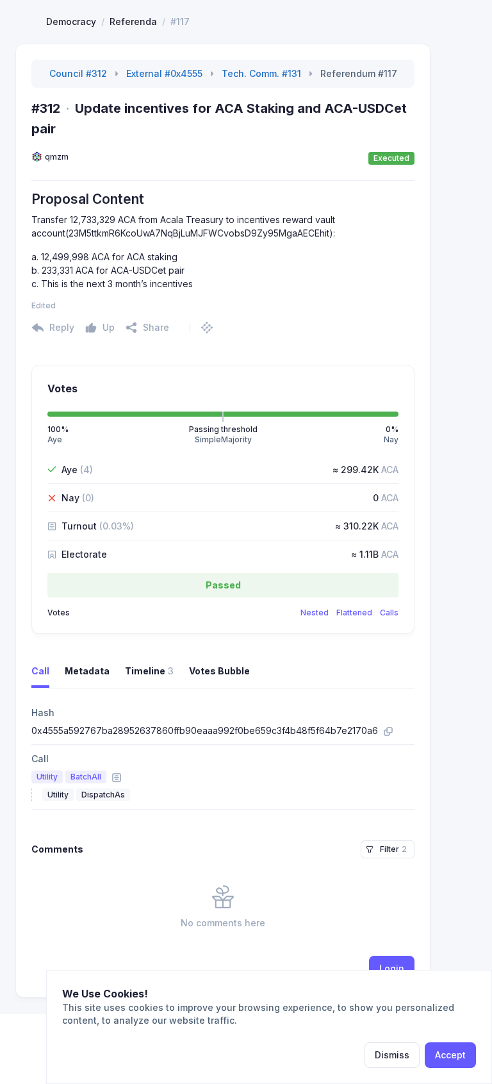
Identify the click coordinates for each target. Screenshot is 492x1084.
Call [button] (40, 670)
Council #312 (78, 73)
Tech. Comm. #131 (261, 73)
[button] (147, 327)
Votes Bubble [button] (219, 670)
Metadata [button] (87, 670)
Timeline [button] (149, 670)
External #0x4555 (164, 73)
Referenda (133, 21)
